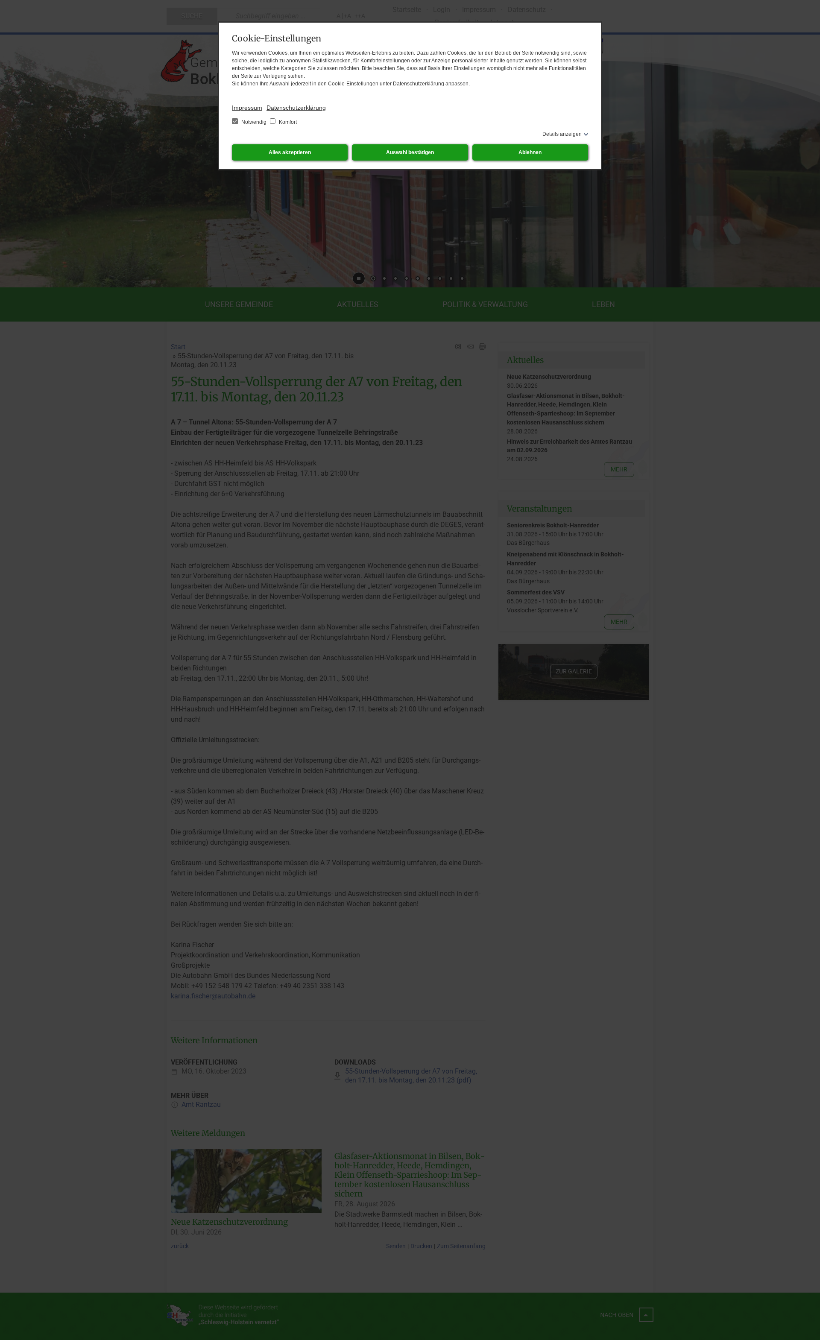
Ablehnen (530, 152)
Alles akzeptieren (290, 152)
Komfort (287, 122)
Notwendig (254, 122)
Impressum (247, 107)
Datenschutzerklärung (296, 107)
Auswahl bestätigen (410, 152)
